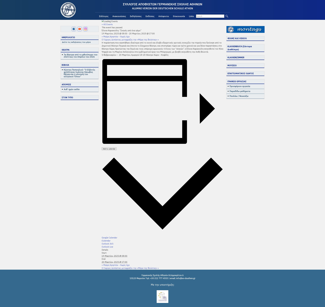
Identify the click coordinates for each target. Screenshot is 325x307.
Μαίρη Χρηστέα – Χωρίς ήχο (116, 36)
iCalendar (106, 240)
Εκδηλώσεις (136, 16)
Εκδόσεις (150, 16)
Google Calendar (109, 237)
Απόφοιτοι (163, 16)
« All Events (107, 24)
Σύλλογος (103, 16)
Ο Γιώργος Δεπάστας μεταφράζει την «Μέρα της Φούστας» (130, 39)
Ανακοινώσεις (119, 16)
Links (191, 16)
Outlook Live (107, 246)
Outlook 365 (107, 243)
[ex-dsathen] (68, 10)
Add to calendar (109, 149)
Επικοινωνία (179, 16)
